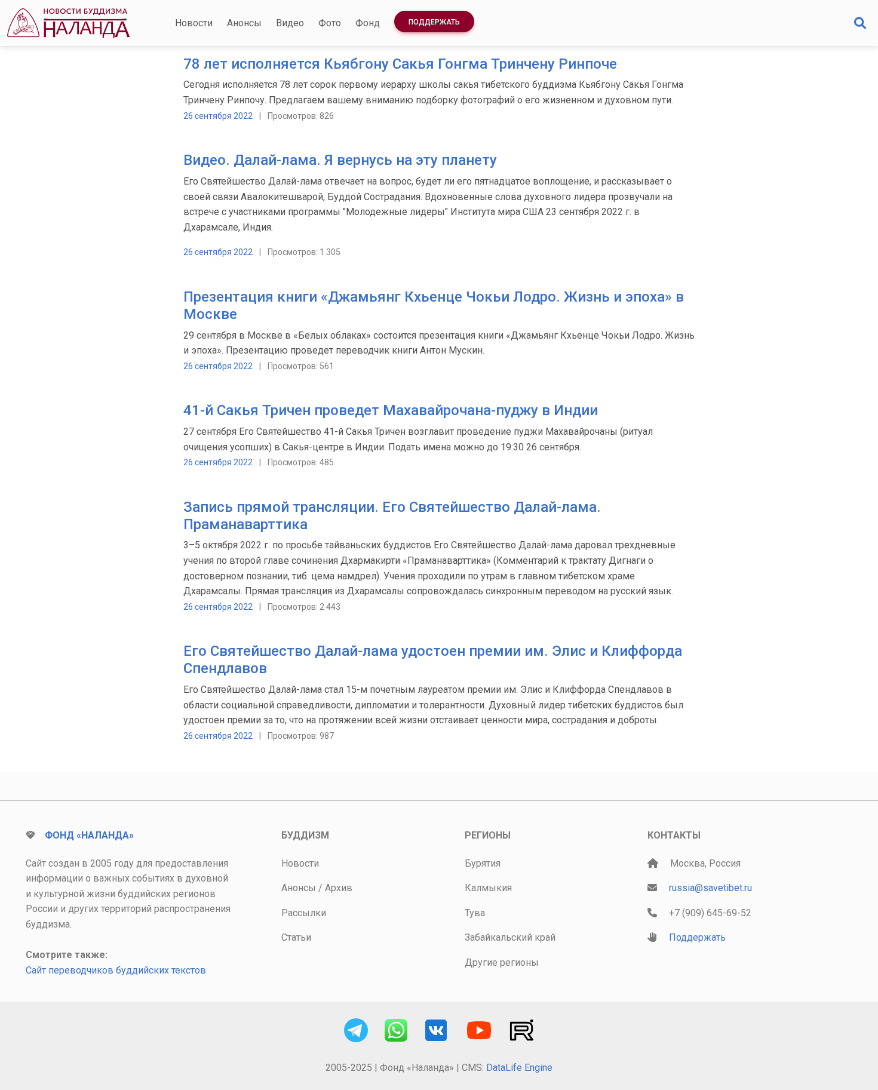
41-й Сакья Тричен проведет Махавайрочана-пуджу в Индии (390, 410)
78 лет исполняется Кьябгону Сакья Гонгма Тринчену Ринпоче (400, 64)
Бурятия (483, 863)
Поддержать (434, 22)
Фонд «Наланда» (89, 835)
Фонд (367, 23)
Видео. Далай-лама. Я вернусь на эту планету (340, 160)
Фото (329, 23)
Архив (338, 888)
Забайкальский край (510, 937)
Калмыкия (488, 888)
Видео (290, 23)
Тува (475, 913)
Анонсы (244, 23)
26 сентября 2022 (218, 116)
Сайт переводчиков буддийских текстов (116, 970)
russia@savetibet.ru (710, 888)
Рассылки (303, 913)
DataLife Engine (519, 1067)
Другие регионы (502, 962)
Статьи (296, 937)
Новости (194, 23)
